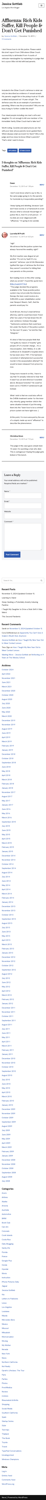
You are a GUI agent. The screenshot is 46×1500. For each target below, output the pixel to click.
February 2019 (8, 745)
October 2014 (7, 864)
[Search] (41, 580)
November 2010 (8, 1063)
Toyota (4, 1442)
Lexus (4, 1303)
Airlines (5, 1197)
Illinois (4, 1273)
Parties (5, 1379)
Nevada (5, 1349)
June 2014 (6, 881)
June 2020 (6, 707)
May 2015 (6, 834)
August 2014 (7, 872)
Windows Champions (10, 1459)
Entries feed (7, 1475)
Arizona (5, 1205)
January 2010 (7, 1105)
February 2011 (8, 1050)
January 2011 (7, 1054)
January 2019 (7, 750)
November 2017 (8, 792)
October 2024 (7, 669)
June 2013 (6, 931)
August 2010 (7, 1075)
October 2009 (7, 1117)
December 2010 (8, 1058)
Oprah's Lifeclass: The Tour (13, 1370)
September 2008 (9, 1172)
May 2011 (6, 1037)
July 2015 (6, 826)
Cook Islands (7, 1235)
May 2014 (6, 885)
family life (6, 1248)
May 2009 (6, 1138)
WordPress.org (8, 1484)
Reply (42, 185)
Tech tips (5, 1430)
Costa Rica (6, 1239)
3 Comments (6, 39)
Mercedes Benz (8, 1320)
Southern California (10, 1413)
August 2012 (7, 974)
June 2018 (6, 767)
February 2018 (8, 783)
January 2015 (7, 851)
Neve (4, 1497)
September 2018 (9, 762)
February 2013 (8, 948)
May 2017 (6, 800)
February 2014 (8, 898)
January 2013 (7, 953)
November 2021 (8, 678)
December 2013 (8, 906)
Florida (4, 1252)
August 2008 (7, 1177)
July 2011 (6, 1029)
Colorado (5, 1231)
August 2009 (7, 1126)
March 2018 (7, 779)
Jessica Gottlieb (10, 36)
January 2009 (7, 1155)
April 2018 (6, 775)
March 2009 (7, 1147)
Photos (5, 1383)
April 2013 (6, 940)
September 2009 (9, 1122)
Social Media (7, 1408)
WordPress (22, 1497)
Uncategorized (8, 1455)
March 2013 (7, 944)
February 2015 (8, 847)
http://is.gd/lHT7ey (18, 284)
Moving (5, 1341)
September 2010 (9, 1071)
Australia (5, 1210)
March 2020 (7, 716)
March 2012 (7, 995)
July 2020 (6, 703)
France (4, 1256)
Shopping (5, 1404)
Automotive (6, 1214)
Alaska (4, 1201)
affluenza (12, 151)
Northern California (9, 1362)
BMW (4, 1218)
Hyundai (5, 1269)
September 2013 (9, 919)
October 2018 (7, 758)
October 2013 (7, 915)
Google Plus (7, 1260)
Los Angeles (7, 1307)
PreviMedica (7, 1387)
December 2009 (8, 1109)
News (4, 1358)
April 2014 (6, 889)
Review (5, 1391)
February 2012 (8, 999)
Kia (3, 1294)
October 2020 (7, 695)
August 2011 (7, 1024)
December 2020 (8, 691)
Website (7, 511)
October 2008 (7, 1168)
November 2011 (8, 1012)
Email (7, 501)
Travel (4, 1446)
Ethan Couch (25, 151)
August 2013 (7, 923)
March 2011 (7, 1046)
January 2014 (7, 902)
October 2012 (7, 965)
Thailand (5, 1434)
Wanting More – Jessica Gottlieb (15, 654)
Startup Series (8, 1421)
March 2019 (7, 741)
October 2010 (7, 1067)
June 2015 (6, 830)
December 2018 (8, 754)
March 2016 (7, 817)
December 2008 (8, 1160)
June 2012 (6, 982)
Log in (4, 1471)
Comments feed (8, 1480)
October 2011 (7, 1016)
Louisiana (5, 1311)
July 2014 (6, 876)
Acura (4, 1193)
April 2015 (6, 838)
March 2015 (7, 843)
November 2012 (8, 961)
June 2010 (6, 1084)
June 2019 (6, 733)
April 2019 (6, 737)
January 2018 (7, 788)
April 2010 (6, 1092)
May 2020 (6, 712)
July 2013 (6, 927)
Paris (4, 1375)
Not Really (6, 1366)
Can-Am (5, 1227)
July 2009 (6, 1130)
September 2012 (9, 970)
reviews (5, 1396)
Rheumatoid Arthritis (10, 1400)
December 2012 (8, 957)
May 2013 (6, 936)
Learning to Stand (9, 598)
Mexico (5, 1324)
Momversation (8, 1337)
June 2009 (6, 1134)
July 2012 (6, 978)
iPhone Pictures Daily (10, 1282)
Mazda (4, 1315)
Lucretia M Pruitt (17, 233)
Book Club (6, 1222)
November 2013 (8, 910)
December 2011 (8, 1008)
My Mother (6, 1345)
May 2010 (6, 1088)
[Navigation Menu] (41, 5)
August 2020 (7, 699)
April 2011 (6, 1041)
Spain (4, 1417)
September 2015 (9, 822)
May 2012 (6, 986)
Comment (8, 521)
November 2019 (8, 724)
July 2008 (6, 1181)
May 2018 (6, 771)
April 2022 (6, 674)
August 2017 (7, 796)
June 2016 (6, 809)
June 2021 (6, 682)
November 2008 (8, 1164)
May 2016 (6, 813)
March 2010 (7, 1096)
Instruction (6, 1277)
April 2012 (6, 991)
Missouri (5, 1328)
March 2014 (7, 893)
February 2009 (8, 1151)
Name (7, 491)
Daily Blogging (7, 1244)
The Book (6, 1438)
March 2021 (7, 686)
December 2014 (8, 855)
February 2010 (8, 1101)
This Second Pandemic (11, 616)
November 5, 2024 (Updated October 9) (18, 593)
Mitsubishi (6, 1332)
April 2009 (6, 1143)
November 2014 (8, 860)
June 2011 (6, 1033)
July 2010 (6, 1079)
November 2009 (8, 1113)
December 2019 (8, 720)
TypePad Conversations (11, 1451)
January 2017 (7, 805)
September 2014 (9, 868)
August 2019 (7, 729)
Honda (4, 1265)
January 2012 (7, 1003)
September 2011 (9, 1020)
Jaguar (4, 1286)
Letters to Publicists (10, 1298)
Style (4, 1425)
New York (6, 1353)
